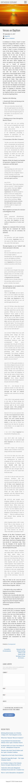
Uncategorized (11, 644)
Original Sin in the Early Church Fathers (12, 755)
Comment (5, 672)
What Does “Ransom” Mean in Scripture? (12, 738)
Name (4, 688)
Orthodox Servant (9, 2)
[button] (26, 2)
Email (4, 695)
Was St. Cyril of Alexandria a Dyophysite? (12, 772)
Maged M (7, 36)
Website (4, 701)
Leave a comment (10, 38)
